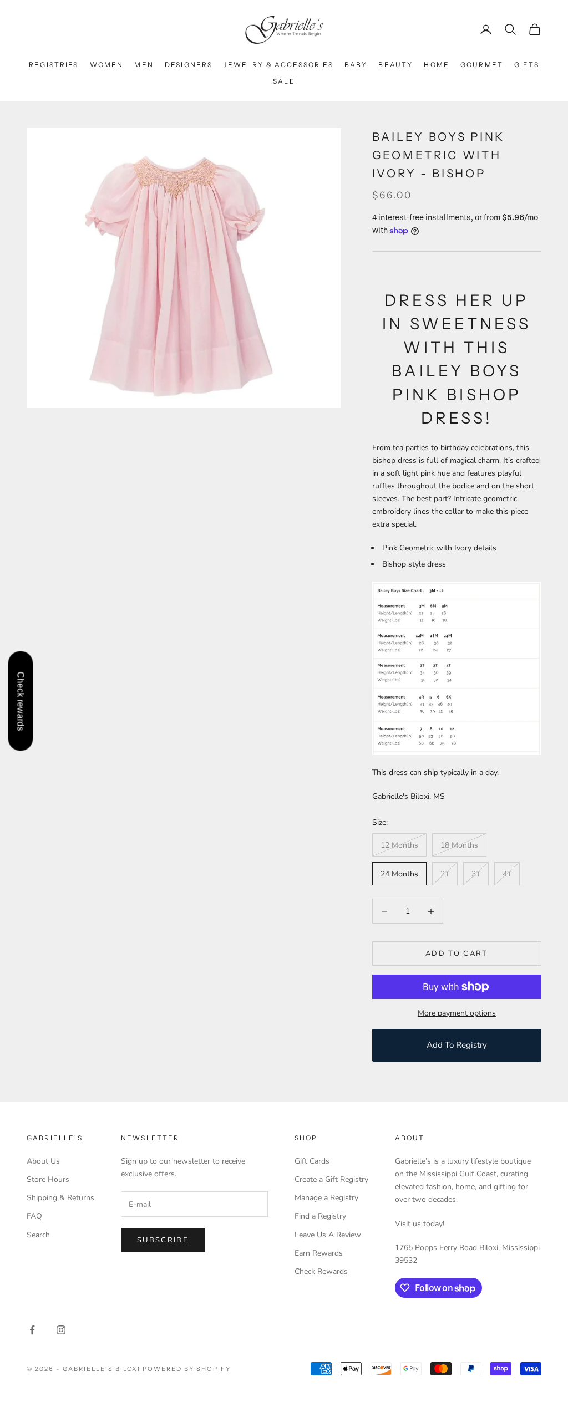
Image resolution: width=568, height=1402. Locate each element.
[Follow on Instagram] (61, 1329)
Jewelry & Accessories (278, 64)
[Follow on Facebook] (32, 1329)
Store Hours (48, 1179)
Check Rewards (321, 1271)
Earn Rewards (319, 1253)
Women (107, 64)
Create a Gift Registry (331, 1179)
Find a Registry (320, 1216)
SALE (284, 81)
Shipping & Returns (60, 1197)
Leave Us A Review (328, 1235)
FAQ (34, 1216)
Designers (188, 64)
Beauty (395, 64)
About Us (43, 1161)
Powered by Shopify (187, 1369)
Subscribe (163, 1240)
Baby (356, 64)
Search (38, 1235)
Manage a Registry (326, 1197)
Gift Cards (312, 1161)
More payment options (457, 1013)
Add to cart (456, 954)
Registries (54, 64)
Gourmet (481, 64)
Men (143, 64)
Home (436, 64)
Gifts (526, 64)
